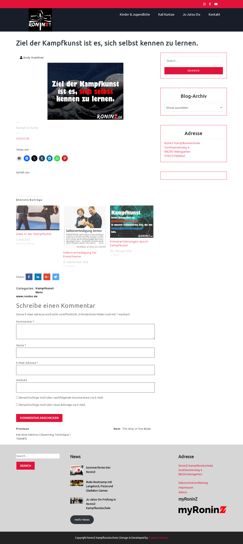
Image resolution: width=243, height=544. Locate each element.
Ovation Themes (158, 537)
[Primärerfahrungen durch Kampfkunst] (131, 221)
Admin (182, 492)
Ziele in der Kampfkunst (34, 234)
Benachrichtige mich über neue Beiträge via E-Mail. (52, 404)
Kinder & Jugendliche (135, 14)
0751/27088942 (174, 156)
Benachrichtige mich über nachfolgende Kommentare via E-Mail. (61, 397)
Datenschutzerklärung (193, 482)
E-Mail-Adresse (27, 362)
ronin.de (22, 138)
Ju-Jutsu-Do (191, 14)
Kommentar (25, 321)
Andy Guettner (33, 57)
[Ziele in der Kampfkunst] (37, 217)
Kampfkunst (45, 288)
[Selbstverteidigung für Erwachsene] (85, 227)
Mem (39, 292)
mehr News (82, 519)
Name (21, 345)
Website (21, 380)
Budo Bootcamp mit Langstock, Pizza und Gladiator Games (99, 486)
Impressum (185, 487)
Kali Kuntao (166, 14)
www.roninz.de (27, 296)
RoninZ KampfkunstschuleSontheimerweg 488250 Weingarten (182, 147)
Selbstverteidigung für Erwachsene (80, 254)
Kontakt (214, 14)
